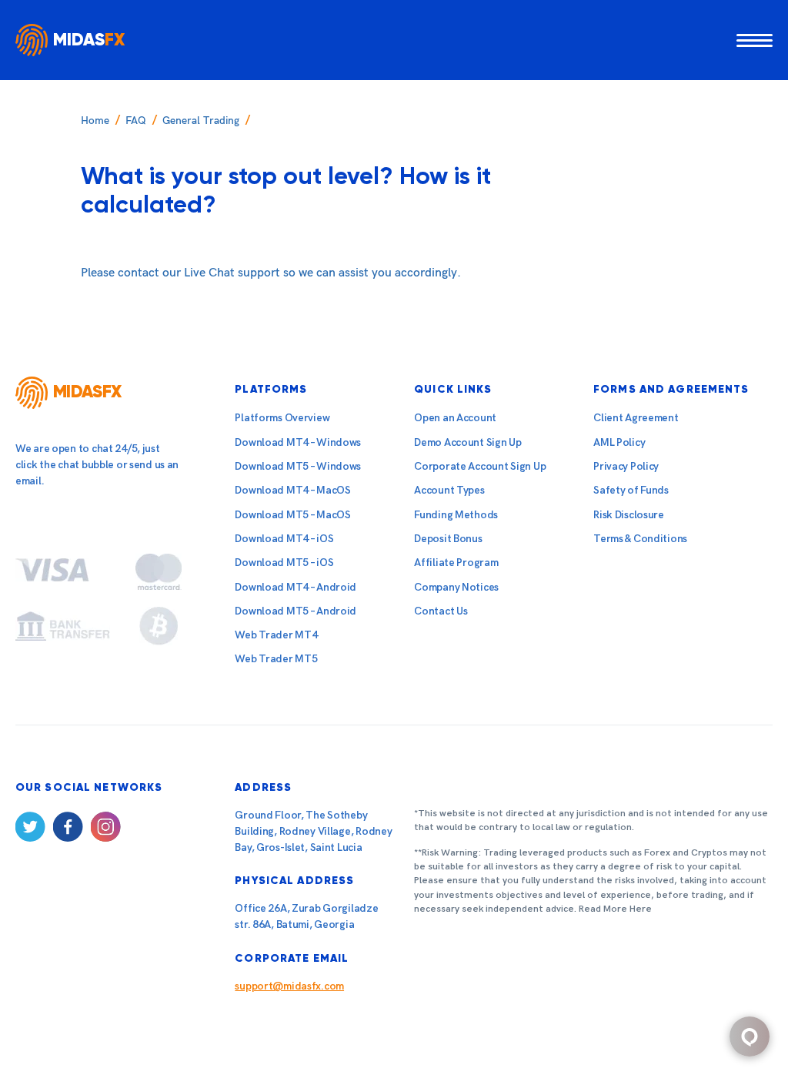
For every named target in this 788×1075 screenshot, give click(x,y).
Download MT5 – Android (295, 611)
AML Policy (619, 442)
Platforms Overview (282, 417)
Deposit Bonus (448, 538)
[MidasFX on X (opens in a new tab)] (30, 829)
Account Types (449, 490)
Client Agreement (636, 417)
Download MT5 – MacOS (292, 514)
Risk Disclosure (628, 514)
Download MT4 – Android (295, 587)
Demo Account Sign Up (467, 442)
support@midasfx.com (289, 986)
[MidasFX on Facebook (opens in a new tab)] (68, 829)
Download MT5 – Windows (298, 466)
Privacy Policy (626, 466)
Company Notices (456, 587)
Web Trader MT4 (276, 634)
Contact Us (440, 611)
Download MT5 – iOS (284, 562)
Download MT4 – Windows (298, 442)
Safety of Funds (631, 490)
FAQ (135, 120)
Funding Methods (456, 514)
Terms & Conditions (640, 538)
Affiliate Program (456, 562)
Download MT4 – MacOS (292, 490)
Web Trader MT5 (276, 658)
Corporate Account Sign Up (480, 466)
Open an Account (455, 417)
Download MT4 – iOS (284, 538)
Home (95, 120)
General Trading (200, 120)
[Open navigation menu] (754, 40)
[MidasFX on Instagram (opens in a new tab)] (106, 829)
